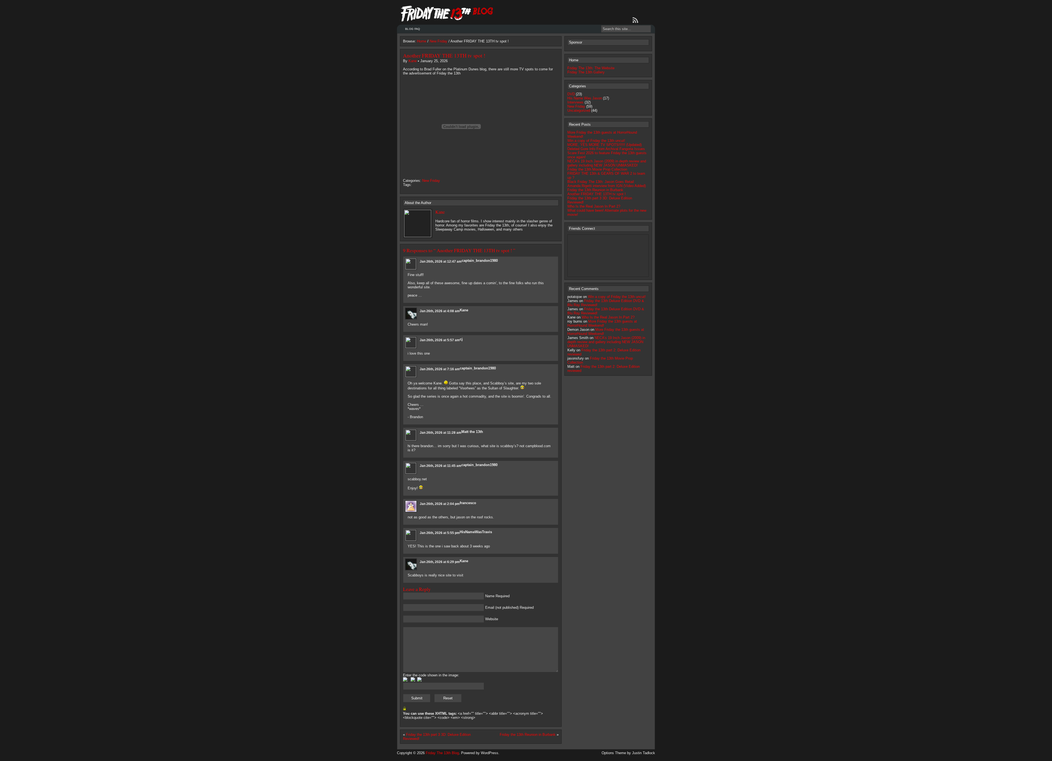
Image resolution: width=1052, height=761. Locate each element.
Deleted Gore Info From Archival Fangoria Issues (606, 149)
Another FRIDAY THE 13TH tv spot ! (444, 55)
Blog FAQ (412, 28)
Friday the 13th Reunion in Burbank (528, 735)
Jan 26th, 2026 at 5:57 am (440, 340)
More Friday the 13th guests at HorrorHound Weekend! (602, 134)
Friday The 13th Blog (442, 753)
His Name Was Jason (584, 98)
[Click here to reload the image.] (413, 680)
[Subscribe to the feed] (636, 20)
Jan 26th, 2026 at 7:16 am (440, 369)
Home (421, 41)
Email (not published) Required (509, 607)
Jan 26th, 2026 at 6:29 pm (440, 562)
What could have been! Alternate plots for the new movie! (606, 212)
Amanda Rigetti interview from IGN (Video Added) (606, 186)
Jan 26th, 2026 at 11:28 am (440, 433)
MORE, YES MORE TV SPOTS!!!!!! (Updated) (604, 145)
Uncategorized (578, 110)
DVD (571, 94)
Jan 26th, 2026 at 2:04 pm (440, 504)
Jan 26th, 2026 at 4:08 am (440, 311)
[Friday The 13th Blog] (447, 13)
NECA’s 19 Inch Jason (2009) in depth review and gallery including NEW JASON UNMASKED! (606, 163)
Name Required (497, 596)
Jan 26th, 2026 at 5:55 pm (440, 533)
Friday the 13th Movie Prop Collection (597, 169)
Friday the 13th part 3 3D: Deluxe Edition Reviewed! (599, 200)
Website (491, 619)
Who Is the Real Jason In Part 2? (593, 206)
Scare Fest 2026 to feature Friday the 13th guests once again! (607, 155)
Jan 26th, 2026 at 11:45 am (440, 466)
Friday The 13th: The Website (590, 68)
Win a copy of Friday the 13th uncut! (596, 141)
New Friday (438, 41)
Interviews (575, 102)
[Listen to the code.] (419, 680)
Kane (412, 61)
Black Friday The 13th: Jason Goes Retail (600, 182)
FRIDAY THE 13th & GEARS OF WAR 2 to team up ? (606, 175)
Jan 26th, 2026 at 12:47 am (441, 261)
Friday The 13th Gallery (586, 72)
